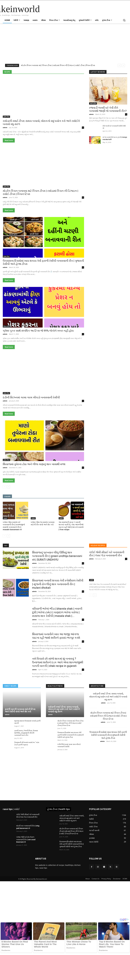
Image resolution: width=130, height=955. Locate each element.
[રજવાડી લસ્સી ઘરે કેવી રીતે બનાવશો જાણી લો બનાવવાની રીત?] (108, 91)
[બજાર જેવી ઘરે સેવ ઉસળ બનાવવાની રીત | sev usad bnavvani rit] (8, 840)
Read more (9, 140)
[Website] (116, 866)
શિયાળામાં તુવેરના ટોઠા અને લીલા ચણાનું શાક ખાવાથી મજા (34, 464)
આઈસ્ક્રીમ (72, 63)
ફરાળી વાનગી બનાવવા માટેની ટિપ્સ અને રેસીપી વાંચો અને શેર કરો (20, 710)
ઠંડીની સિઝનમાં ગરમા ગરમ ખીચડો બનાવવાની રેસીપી (31, 397)
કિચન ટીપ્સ (31, 65)
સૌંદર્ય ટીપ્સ (62, 68)
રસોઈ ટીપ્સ (72, 66)
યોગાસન (62, 66)
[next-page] (8, 486)
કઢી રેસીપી (19, 65)
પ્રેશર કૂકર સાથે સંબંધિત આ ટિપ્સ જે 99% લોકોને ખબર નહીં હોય (38, 330)
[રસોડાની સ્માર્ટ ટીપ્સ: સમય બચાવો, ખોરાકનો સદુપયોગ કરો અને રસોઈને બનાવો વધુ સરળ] (43, 97)
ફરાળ (45, 66)
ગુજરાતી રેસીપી (44, 65)
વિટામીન (40, 68)
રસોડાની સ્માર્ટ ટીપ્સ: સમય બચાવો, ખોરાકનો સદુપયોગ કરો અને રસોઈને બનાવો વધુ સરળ (64, 709)
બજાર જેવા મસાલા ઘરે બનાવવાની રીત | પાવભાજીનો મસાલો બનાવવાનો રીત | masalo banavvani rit (14, 526)
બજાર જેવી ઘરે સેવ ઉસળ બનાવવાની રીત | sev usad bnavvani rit (25, 839)
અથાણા (61, 63)
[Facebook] (91, 866)
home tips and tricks (24, 63)
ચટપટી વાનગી (70, 65)
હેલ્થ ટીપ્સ (80, 68)
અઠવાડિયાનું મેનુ (49, 63)
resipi (38, 63)
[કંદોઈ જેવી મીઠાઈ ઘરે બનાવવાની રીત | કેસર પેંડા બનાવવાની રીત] (108, 571)
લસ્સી (31, 68)
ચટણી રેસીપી (57, 65)
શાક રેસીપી (50, 68)
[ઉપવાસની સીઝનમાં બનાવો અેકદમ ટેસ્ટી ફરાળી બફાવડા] (7, 744)
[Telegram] (104, 866)
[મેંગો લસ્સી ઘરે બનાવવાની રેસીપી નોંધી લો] (95, 129)
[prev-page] (4, 486)
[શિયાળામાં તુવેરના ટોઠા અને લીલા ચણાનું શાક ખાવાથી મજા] (43, 440)
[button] (124, 20)
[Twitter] (110, 866)
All (12, 63)
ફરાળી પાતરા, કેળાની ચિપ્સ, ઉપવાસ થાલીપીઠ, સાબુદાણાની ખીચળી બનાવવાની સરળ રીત (26, 733)
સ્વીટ (71, 68)
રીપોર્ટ (82, 66)
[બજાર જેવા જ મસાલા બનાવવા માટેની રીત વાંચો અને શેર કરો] (43, 510)
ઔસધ (81, 63)
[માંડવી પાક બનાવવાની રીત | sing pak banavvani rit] (8, 829)
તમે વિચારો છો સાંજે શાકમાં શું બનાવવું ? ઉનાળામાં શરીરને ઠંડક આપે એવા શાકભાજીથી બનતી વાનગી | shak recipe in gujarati (57, 662)
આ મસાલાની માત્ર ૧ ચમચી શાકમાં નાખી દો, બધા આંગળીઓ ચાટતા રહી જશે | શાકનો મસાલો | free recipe (71, 526)
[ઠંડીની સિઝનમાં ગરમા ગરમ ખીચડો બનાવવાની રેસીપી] (43, 374)
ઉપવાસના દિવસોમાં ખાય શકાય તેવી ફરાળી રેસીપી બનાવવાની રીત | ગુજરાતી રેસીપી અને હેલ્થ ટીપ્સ (71, 735)
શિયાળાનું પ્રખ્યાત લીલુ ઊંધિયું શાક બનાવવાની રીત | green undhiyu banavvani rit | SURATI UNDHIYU (57, 556)
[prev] (119, 65)
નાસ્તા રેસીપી (12, 66)
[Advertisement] (65, 42)
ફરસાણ (36, 66)
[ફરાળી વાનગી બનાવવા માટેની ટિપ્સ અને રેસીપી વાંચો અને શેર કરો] (22, 704)
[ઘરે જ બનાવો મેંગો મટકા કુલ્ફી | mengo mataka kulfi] (95, 140)
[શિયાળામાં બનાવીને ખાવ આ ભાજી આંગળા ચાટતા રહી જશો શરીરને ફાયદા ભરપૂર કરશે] (16, 641)
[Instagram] (97, 866)
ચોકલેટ (81, 65)
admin (5, 127)
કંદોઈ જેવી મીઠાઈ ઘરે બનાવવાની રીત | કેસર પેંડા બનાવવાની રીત (106, 554)
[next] (123, 65)
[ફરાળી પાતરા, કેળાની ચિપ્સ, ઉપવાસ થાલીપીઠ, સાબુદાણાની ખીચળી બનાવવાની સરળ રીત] (7, 733)
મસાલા (52, 66)
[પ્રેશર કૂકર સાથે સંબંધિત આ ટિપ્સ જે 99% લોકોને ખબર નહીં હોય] (43, 307)
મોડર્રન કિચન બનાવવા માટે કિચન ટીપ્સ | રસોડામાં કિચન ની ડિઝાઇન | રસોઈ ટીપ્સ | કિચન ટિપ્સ (71, 723)
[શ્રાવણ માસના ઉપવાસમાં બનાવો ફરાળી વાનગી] (7, 723)
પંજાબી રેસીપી (25, 66)
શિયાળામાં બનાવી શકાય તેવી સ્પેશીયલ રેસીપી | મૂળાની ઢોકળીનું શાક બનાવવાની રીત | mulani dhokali (57, 584)
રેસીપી (23, 68)
